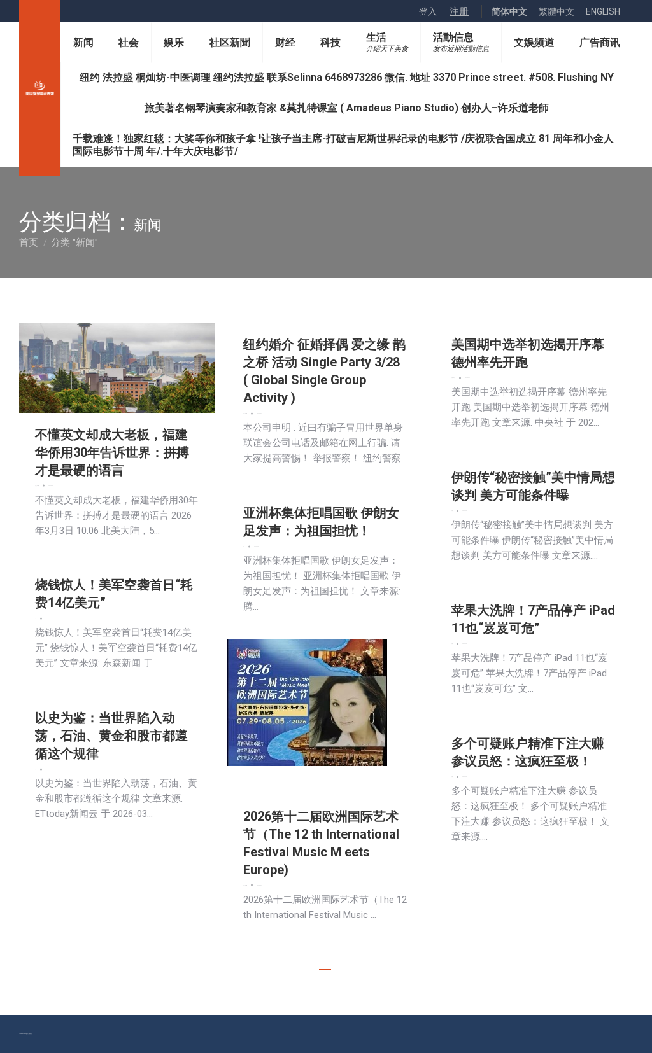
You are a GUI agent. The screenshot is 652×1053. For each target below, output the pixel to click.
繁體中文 (556, 11)
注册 (459, 11)
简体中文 (509, 11)
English (603, 11)
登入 (428, 11)
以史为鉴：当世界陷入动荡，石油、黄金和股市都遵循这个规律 (111, 735)
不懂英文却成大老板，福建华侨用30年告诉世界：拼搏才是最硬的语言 (112, 452)
